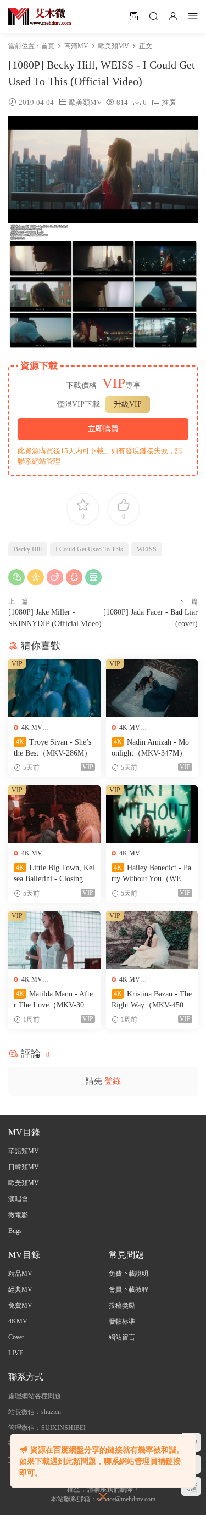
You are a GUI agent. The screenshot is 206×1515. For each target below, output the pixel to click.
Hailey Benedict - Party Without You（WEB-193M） (151, 874)
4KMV (17, 1321)
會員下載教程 (128, 1289)
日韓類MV (23, 1167)
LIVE (15, 1353)
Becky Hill (28, 549)
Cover (16, 1337)
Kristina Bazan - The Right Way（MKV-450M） (152, 1000)
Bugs (15, 1231)
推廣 (169, 102)
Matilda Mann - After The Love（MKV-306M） (53, 1000)
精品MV (20, 1273)
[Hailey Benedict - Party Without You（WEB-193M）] (152, 814)
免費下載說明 (128, 1273)
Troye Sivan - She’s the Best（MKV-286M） (53, 747)
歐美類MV (85, 102)
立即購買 (103, 429)
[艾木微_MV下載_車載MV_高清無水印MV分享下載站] (39, 16)
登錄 (112, 1081)
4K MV (31, 727)
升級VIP (128, 404)
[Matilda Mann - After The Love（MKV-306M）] (54, 940)
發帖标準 (122, 1321)
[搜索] (153, 16)
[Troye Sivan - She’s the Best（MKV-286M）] (54, 688)
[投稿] (133, 16)
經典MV (20, 1289)
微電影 (18, 1215)
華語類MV (23, 1151)
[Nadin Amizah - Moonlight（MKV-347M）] (152, 688)
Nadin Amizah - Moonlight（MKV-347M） (150, 747)
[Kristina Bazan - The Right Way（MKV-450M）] (152, 940)
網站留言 (122, 1337)
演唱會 (18, 1199)
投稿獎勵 (122, 1305)
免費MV (20, 1305)
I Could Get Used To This (89, 549)
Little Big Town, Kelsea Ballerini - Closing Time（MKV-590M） (54, 874)
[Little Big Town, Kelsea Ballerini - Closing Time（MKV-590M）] (54, 814)
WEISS (147, 549)
